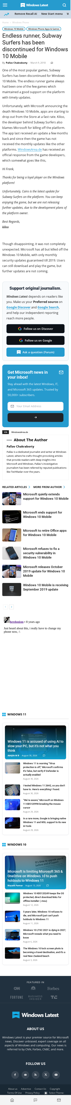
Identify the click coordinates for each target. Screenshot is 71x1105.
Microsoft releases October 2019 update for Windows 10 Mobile (44, 571)
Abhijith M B (13, 755)
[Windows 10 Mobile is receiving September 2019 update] (11, 589)
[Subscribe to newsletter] (59, 1100)
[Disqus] (35, 662)
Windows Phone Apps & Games (43, 28)
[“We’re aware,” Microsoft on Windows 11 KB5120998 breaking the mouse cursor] (12, 804)
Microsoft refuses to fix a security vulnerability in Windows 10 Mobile (41, 553)
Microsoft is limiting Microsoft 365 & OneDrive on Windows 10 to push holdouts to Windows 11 (35, 875)
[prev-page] (5, 607)
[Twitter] (46, 1075)
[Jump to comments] (35, 1100)
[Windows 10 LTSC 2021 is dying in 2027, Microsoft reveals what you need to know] (12, 934)
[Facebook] (15, 1075)
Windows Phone (20, 22)
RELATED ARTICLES (14, 487)
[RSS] (35, 1075)
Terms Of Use (14, 1092)
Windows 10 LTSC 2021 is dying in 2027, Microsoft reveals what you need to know (44, 934)
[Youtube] (56, 1075)
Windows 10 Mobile (13, 28)
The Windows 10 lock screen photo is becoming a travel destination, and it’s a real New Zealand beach (44, 952)
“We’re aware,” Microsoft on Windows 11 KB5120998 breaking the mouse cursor (43, 804)
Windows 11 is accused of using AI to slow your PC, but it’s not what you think (35, 745)
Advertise (26, 1088)
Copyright (55, 1088)
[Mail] (25, 1075)
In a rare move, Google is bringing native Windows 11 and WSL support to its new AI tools (44, 822)
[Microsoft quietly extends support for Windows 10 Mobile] (11, 498)
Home (5, 22)
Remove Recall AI (26, 14)
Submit (35, 417)
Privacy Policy (32, 1092)
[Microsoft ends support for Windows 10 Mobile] (11, 516)
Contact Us (40, 1088)
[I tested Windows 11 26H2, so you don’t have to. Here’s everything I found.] (12, 790)
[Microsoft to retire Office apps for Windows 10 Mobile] (11, 535)
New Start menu (52, 14)
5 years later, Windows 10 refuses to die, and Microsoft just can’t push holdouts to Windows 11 (42, 915)
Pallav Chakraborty (16, 62)
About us (12, 1088)
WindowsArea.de (30, 149)
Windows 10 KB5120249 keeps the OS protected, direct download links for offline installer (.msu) (43, 897)
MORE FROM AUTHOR (47, 487)
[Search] (64, 5)
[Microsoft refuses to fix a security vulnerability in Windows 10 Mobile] (11, 553)
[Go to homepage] (12, 1100)
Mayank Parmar (15, 885)
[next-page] (11, 607)
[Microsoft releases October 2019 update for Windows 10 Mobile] (11, 571)
